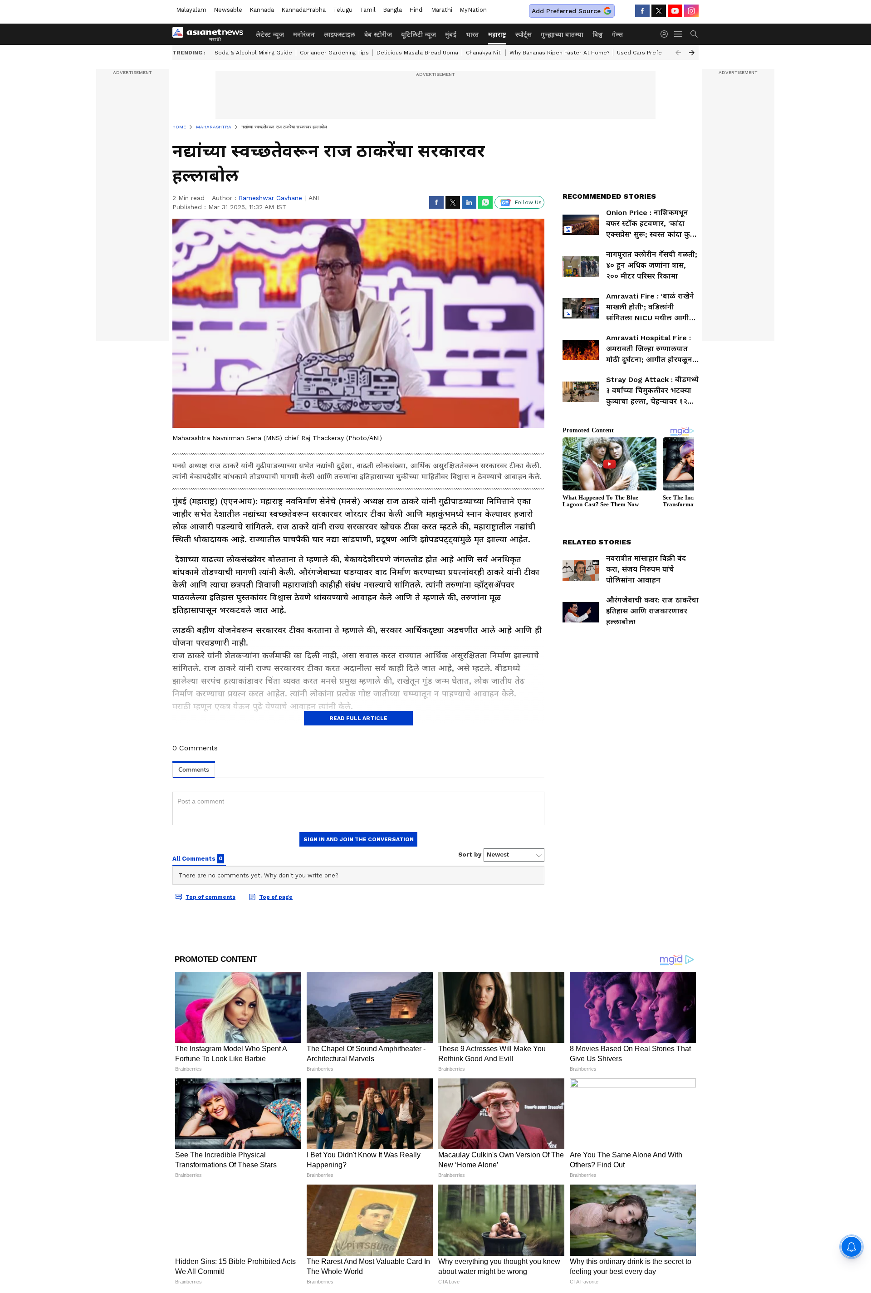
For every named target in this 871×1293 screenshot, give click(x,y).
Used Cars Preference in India (658, 52)
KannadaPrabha (303, 9)
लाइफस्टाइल (339, 34)
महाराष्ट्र (497, 34)
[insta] (691, 11)
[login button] (666, 34)
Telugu (342, 9)
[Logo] (211, 34)
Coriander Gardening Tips (334, 52)
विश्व (597, 34)
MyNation (473, 9)
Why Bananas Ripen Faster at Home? (559, 52)
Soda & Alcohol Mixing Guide (253, 52)
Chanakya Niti (484, 52)
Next (692, 53)
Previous (678, 53)
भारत (472, 34)
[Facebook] (642, 11)
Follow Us (528, 202)
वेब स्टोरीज (378, 34)
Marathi (441, 9)
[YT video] (675, 11)
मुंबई (450, 34)
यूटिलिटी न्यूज (418, 34)
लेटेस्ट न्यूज (270, 34)
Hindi (416, 9)
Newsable (228, 9)
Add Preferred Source (566, 11)
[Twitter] (658, 11)
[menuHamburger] (678, 34)
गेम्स (617, 34)
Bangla (392, 9)
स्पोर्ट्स (523, 34)
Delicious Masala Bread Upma (417, 52)
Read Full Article (358, 718)
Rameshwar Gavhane (270, 197)
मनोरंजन (304, 34)
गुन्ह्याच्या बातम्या (562, 34)
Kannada (262, 9)
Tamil (368, 9)
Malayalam (191, 9)
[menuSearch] (694, 34)
